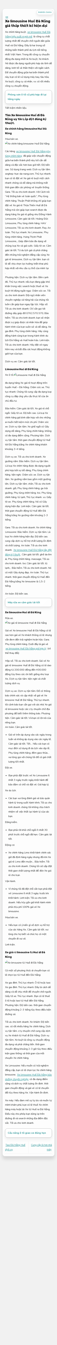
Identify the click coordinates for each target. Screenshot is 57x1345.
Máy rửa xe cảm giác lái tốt (24, 602)
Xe (7, 17)
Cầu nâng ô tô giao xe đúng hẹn (27, 1133)
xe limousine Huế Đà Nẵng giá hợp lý (26, 648)
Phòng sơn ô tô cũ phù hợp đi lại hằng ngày (27, 97)
